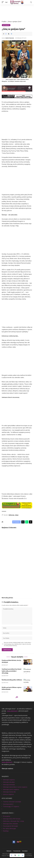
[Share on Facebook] (6, 33)
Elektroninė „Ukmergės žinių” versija (13, 821)
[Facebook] (14, 842)
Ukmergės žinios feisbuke (10, 823)
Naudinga (6, 831)
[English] (18, 842)
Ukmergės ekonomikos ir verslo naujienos (15, 787)
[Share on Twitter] (8, 33)
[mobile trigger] (3, 2)
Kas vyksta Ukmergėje (9, 828)
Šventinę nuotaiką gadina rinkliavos (12, 680)
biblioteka (11, 515)
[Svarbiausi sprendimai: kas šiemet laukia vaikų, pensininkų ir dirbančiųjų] (28, 670)
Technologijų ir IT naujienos (11, 806)
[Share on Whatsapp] (19, 855)
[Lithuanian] (20, 842)
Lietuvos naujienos (8, 794)
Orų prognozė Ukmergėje (10, 826)
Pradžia (4, 21)
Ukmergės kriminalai (9, 784)
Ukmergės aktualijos (9, 782)
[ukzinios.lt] (17, 2)
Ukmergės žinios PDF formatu (11, 819)
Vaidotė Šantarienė (9, 38)
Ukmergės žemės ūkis (9, 792)
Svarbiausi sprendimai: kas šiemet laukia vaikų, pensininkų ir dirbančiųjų (11, 671)
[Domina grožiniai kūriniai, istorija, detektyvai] (28, 662)
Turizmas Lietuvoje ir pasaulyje (12, 801)
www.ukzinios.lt (12, 711)
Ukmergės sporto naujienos (11, 789)
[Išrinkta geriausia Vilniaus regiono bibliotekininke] (28, 689)
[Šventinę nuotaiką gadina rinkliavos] (28, 681)
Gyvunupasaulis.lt (8, 804)
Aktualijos (6, 25)
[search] (31, 2)
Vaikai (16, 515)
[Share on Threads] (30, 521)
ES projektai (6, 816)
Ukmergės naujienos (9, 780)
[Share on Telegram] (11, 33)
